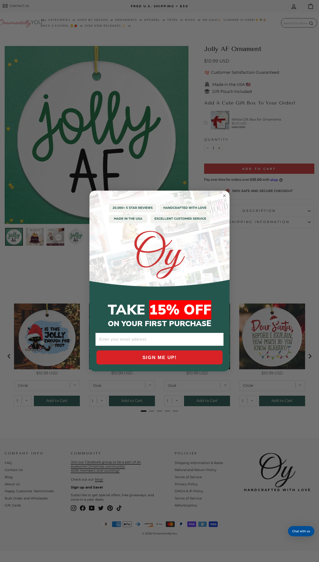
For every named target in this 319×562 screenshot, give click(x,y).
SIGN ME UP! (159, 357)
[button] (301, 531)
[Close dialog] (224, 196)
